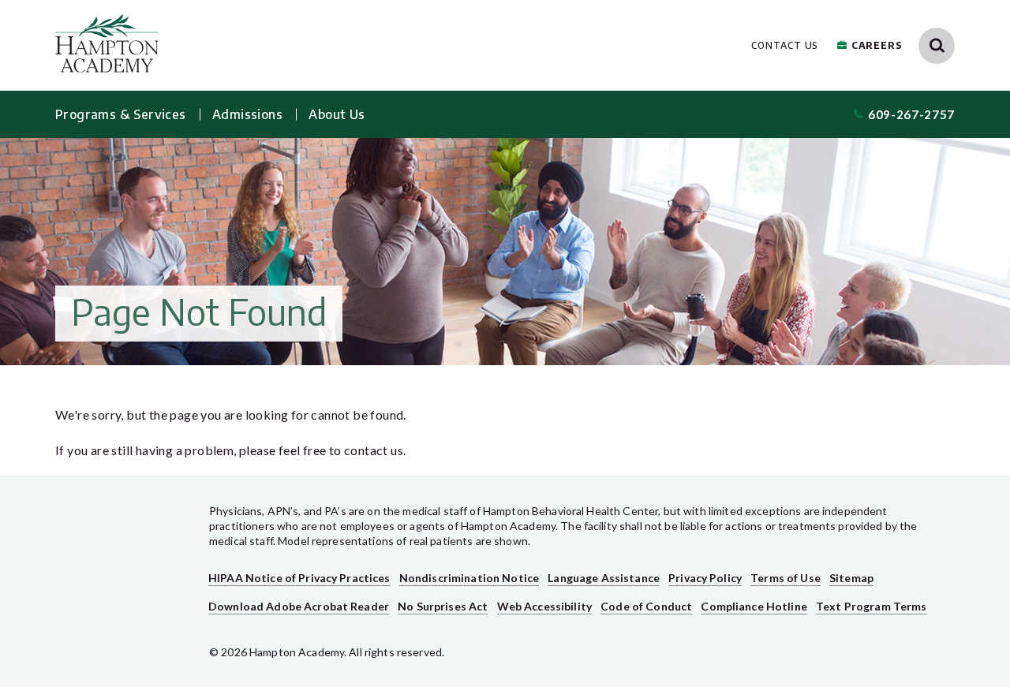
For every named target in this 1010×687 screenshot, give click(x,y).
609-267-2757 (911, 114)
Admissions (247, 114)
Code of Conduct (646, 606)
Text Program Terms (871, 606)
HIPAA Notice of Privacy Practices (299, 577)
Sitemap (851, 577)
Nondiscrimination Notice (469, 577)
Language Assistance (604, 577)
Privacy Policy (705, 577)
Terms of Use (785, 577)
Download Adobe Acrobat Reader (298, 606)
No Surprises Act (443, 606)
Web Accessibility (544, 606)
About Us (337, 114)
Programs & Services (120, 114)
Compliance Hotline (754, 606)
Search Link (936, 46)
